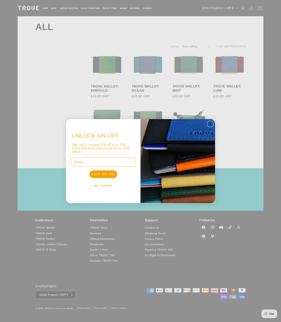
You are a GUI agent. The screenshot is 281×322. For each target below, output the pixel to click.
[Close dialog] (210, 124)
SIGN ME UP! (103, 174)
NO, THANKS (103, 185)
